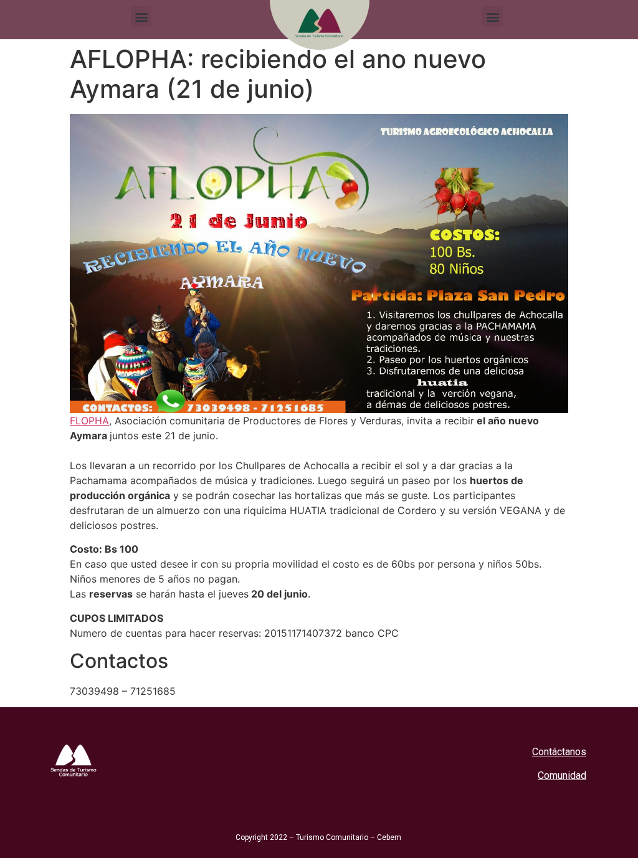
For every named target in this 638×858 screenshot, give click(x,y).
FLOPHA (89, 420)
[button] (141, 16)
